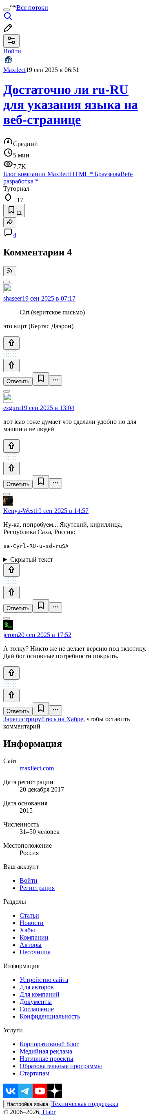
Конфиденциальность (50, 1016)
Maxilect (14, 69)
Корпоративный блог (49, 1043)
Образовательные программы (61, 1065)
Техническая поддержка (84, 1103)
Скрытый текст (31, 559)
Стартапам (34, 1073)
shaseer (12, 298)
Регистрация (37, 887)
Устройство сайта (44, 979)
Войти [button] (12, 51)
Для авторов (37, 987)
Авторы (31, 944)
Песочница (35, 952)
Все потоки (32, 7)
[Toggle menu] (6, 10)
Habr (48, 1111)
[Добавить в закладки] (41, 379)
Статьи (29, 915)
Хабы (27, 930)
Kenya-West (19, 510)
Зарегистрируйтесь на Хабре (43, 718)
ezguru (12, 407)
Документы (36, 1001)
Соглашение (37, 1009)
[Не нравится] (11, 365)
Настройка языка (27, 1104)
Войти (29, 880)
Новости (32, 922)
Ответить (18, 381)
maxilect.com (37, 768)
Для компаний (40, 994)
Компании (34, 937)
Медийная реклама (46, 1051)
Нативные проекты (46, 1058)
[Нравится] (11, 343)
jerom (10, 634)
